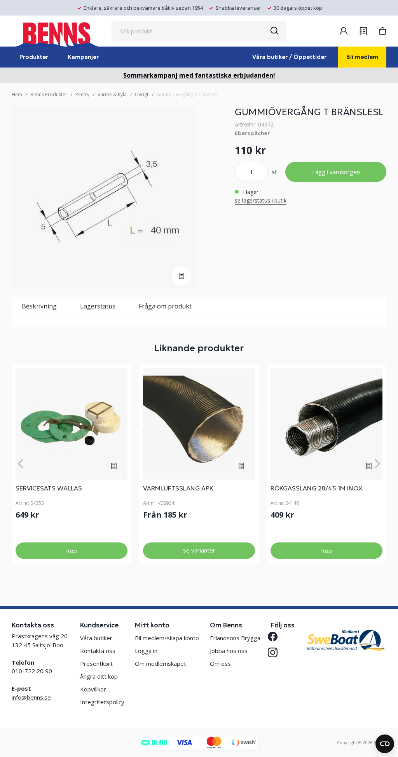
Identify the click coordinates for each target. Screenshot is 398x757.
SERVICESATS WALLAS (49, 488)
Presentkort (96, 663)
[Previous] (20, 463)
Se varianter (199, 550)
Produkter (33, 57)
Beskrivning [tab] (39, 306)
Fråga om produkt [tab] (165, 306)
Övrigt (141, 94)
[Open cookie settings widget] (384, 743)
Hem (17, 94)
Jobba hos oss (229, 651)
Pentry (82, 94)
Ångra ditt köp (99, 676)
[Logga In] (343, 31)
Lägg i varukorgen (336, 172)
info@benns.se (31, 697)
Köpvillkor (93, 689)
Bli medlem (362, 57)
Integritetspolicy (102, 702)
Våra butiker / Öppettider (289, 57)
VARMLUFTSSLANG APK (178, 488)
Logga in (146, 651)
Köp (71, 550)
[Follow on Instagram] (276, 652)
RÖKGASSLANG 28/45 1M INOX (317, 488)
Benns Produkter (48, 94)
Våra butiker (96, 638)
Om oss (220, 663)
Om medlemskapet (160, 663)
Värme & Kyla (112, 94)
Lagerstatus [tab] (97, 306)
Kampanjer (83, 57)
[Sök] (274, 31)
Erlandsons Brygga (235, 638)
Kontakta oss (97, 651)
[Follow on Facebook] (276, 636)
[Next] (377, 463)
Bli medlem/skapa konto (167, 638)
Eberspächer (252, 133)
